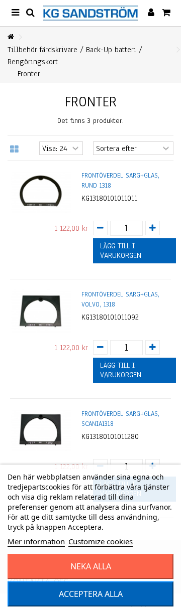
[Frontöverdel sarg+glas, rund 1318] (40, 192)
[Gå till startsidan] (11, 37)
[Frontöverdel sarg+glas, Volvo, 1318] (40, 310)
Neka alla (90, 566)
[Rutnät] (14, 149)
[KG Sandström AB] (90, 13)
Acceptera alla (91, 593)
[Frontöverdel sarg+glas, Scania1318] (40, 430)
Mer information (36, 541)
